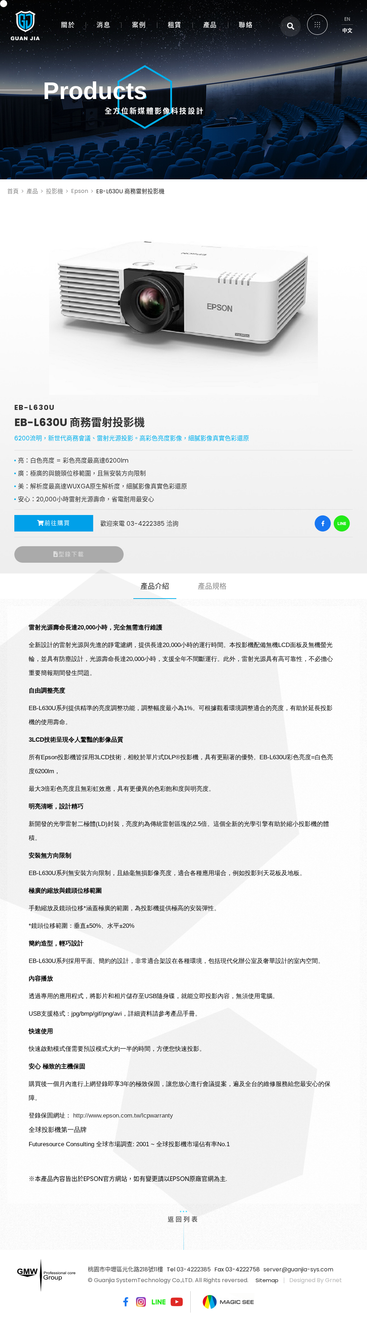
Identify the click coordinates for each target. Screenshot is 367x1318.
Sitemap (267, 1280)
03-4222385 (194, 1269)
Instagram (141, 1302)
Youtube (177, 1302)
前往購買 (57, 523)
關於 (68, 24)
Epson (79, 191)
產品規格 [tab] (212, 586)
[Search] (290, 26)
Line (159, 1302)
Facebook (124, 1302)
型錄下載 (71, 554)
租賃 (175, 24)
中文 (347, 30)
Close (345, 21)
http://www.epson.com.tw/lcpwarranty (123, 1115)
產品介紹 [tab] (154, 586)
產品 (210, 24)
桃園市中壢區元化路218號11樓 (125, 1269)
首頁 (13, 191)
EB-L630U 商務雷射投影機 (130, 191)
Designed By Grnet (315, 1280)
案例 (139, 24)
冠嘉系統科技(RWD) (22, 23)
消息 (103, 24)
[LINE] (342, 523)
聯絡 (246, 24)
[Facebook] (323, 523)
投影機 (54, 191)
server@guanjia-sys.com (298, 1269)
